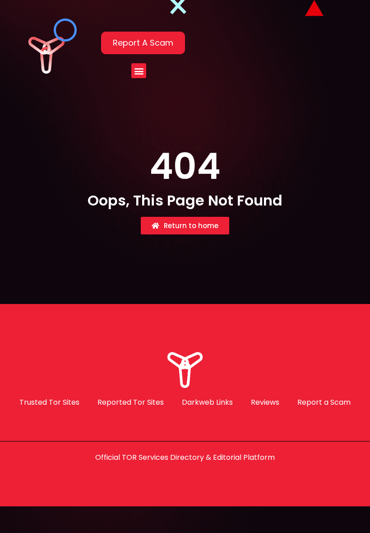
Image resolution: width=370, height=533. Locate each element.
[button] (138, 70)
